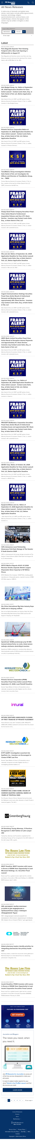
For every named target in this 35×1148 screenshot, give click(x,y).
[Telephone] (28, 2)
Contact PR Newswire (17, 1112)
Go (24, 32)
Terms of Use (12, 1129)
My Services (16, 1119)
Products (17, 1114)
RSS (29, 1132)
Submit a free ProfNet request (16, 1083)
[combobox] (18, 31)
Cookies (18, 1134)
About (17, 1116)
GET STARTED (17, 1014)
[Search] (33, 2)
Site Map (23, 1132)
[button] (13, 31)
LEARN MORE (17, 1090)
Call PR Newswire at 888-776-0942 (17, 1123)
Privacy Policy (21, 1129)
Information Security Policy (12, 1132)
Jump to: (8, 29)
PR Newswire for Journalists (15, 1074)
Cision (20, 1136)
